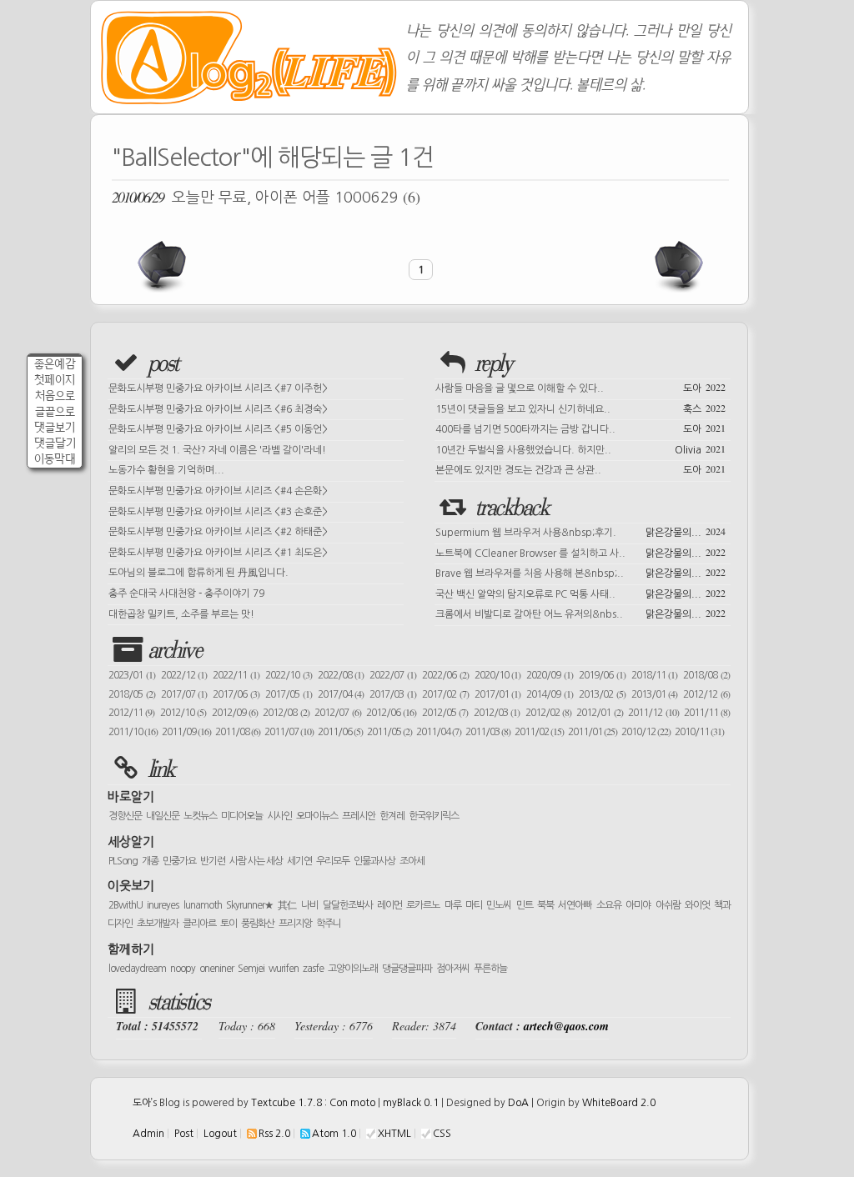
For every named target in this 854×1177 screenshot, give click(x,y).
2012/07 (337, 713)
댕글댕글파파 (407, 969)
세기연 (299, 861)
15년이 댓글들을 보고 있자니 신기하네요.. (580, 407)
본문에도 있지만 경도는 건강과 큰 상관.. (580, 468)
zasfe (313, 969)
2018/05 (131, 694)
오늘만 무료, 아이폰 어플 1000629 (266, 197)
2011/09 (186, 732)
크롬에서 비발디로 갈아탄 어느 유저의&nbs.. (580, 612)
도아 (142, 1103)
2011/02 (539, 732)
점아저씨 (453, 969)
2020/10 (498, 675)
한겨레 (391, 816)
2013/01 (654, 694)
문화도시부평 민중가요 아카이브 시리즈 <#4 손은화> (218, 491)
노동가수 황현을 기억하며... (166, 470)
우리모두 (332, 861)
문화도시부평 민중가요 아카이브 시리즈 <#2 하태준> (218, 532)
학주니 (328, 924)
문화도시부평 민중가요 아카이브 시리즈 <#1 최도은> (218, 553)
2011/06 (340, 732)
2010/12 (646, 732)
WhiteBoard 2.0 (619, 1103)
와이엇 (697, 905)
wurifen (284, 969)
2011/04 (438, 732)
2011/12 (653, 713)
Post (183, 1134)
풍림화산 (257, 924)
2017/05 (288, 694)
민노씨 (498, 905)
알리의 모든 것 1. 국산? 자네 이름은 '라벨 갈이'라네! (217, 450)
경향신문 (125, 816)
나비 (309, 905)
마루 (453, 905)
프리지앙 (295, 924)
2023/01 (131, 675)
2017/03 (392, 694)
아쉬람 (668, 905)
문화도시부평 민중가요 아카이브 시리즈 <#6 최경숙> (218, 409)
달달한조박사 (348, 905)
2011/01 (592, 732)
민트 (524, 905)
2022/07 (392, 675)
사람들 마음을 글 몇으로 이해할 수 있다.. (580, 386)
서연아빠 (574, 905)
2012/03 (497, 713)
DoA (518, 1103)
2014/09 (549, 694)
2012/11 (131, 713)
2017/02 (445, 694)
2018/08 (706, 675)
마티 (473, 905)
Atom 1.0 (334, 1134)
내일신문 (162, 816)
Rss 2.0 (274, 1134)
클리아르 (199, 924)
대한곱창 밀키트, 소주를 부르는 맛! (181, 614)
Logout (220, 1134)
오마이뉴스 (317, 816)
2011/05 (389, 732)
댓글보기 (54, 427)
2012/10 (183, 713)
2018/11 (654, 675)
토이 (228, 924)
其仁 (287, 905)
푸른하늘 (490, 969)
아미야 (638, 905)
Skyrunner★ (250, 905)
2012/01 (599, 713)
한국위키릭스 (434, 816)
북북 (545, 905)
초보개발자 (157, 924)
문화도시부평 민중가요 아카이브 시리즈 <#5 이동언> (218, 429)
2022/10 (288, 675)
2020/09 (549, 675)
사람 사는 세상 (256, 861)
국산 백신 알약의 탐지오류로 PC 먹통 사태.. (580, 592)
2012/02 (548, 713)
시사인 (279, 816)
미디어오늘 (242, 816)
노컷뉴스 (200, 816)
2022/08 (341, 675)
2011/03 (487, 732)
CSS (442, 1134)
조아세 (411, 861)
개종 (150, 861)
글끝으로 (55, 411)
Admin (148, 1134)
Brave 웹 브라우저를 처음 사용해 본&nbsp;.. (580, 571)
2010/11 (699, 732)
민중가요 (179, 861)
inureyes (162, 905)
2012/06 (391, 713)
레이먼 (389, 905)
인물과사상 (374, 861)
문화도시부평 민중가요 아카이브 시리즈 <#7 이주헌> (218, 388)
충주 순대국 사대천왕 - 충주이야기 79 (186, 593)
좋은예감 (55, 364)
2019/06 (602, 675)
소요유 (608, 905)
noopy (182, 969)
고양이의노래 (353, 969)
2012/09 (235, 713)
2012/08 (286, 713)
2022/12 (184, 675)
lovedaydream (137, 969)
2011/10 (133, 732)
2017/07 (184, 694)
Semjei (251, 969)
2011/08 (237, 732)
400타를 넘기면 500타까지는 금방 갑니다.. (580, 427)
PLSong (123, 861)
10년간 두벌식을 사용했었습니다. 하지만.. (580, 448)
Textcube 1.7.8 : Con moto (313, 1103)
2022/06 (445, 675)
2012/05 (445, 713)
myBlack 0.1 (411, 1103)
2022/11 (236, 675)
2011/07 (289, 732)
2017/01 (498, 694)
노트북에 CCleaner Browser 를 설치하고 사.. (580, 551)
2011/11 (707, 713)
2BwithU (125, 905)
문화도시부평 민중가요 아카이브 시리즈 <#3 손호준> (218, 512)
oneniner (216, 969)
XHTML (394, 1134)
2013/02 (602, 694)
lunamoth (202, 905)
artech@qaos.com (566, 1026)
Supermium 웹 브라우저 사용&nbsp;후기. (580, 531)
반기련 (212, 861)
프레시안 (358, 816)
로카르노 (423, 905)
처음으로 (55, 395)
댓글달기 (55, 443)
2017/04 (341, 694)
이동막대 (55, 459)
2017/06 (236, 694)
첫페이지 (54, 380)
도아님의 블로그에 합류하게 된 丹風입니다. (198, 573)
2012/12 (706, 694)
